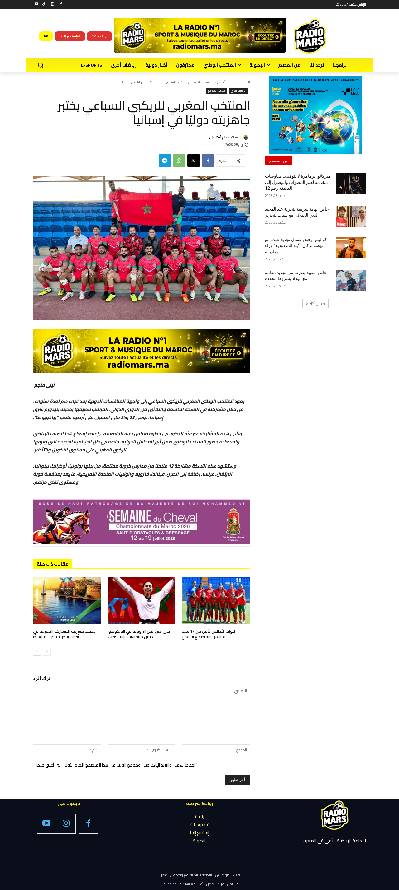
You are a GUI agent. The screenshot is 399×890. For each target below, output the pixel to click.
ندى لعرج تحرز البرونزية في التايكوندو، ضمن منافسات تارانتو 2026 (139, 634)
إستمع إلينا (199, 832)
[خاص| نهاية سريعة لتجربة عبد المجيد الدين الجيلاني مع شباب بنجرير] (351, 216)
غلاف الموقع (216, 91)
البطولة (200, 840)
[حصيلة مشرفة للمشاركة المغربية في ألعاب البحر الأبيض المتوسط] (67, 600)
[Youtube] (36, 4)
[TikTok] (43, 4)
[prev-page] (47, 652)
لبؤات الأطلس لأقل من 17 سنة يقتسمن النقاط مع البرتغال (208, 634)
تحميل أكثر (317, 303)
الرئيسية (245, 82)
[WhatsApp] (179, 160)
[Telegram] (165, 160)
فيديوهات (199, 824)
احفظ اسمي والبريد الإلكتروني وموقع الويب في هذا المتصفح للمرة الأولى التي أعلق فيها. (115, 765)
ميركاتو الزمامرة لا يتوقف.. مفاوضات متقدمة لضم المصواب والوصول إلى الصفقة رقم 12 (298, 182)
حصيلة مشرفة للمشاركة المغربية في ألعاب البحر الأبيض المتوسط (64, 634)
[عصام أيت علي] (246, 137)
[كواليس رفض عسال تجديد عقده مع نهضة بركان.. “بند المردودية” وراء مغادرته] (351, 247)
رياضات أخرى (226, 82)
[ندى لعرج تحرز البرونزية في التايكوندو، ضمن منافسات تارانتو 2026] (142, 600)
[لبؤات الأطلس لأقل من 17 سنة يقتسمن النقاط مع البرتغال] (216, 600)
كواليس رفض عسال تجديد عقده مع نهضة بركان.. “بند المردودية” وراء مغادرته (296, 245)
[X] (193, 160)
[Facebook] (61, 4)
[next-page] (37, 652)
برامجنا (199, 816)
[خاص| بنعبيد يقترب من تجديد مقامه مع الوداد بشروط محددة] (351, 280)
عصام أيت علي (219, 137)
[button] (40, 65)
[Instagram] (52, 4)
